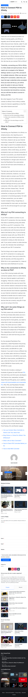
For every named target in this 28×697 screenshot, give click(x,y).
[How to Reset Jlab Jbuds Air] (23, 674)
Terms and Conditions (10, 692)
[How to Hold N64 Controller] (4, 615)
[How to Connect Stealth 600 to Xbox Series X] (21, 504)
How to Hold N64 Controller (11, 448)
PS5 (24, 372)
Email (2, 543)
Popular (7, 587)
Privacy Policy (18, 692)
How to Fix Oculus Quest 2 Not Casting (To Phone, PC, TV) (7, 510)
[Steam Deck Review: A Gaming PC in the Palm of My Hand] (14, 680)
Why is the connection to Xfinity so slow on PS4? (14, 117)
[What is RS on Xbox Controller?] (4, 604)
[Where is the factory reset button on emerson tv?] (5, 674)
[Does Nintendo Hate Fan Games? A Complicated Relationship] (23, 680)
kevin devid (5, 13)
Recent (20, 587)
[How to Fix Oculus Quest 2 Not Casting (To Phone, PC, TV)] (7, 504)
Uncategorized (5, 5)
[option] (14, 473)
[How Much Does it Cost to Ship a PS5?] (21, 490)
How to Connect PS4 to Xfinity (11, 113)
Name (2, 538)
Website (2, 549)
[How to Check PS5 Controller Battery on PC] (4, 609)
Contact (14, 694)
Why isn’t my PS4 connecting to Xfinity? (14, 115)
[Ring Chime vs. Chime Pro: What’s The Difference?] (4, 599)
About (3, 692)
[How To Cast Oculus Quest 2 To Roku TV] (14, 685)
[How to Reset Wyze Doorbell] (23, 685)
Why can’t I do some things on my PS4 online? (14, 121)
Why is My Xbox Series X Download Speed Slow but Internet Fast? (7, 496)
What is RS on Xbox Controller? (12, 440)
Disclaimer (24, 692)
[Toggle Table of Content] (24, 111)
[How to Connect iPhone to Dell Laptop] (14, 674)
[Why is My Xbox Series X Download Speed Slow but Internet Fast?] (7, 490)
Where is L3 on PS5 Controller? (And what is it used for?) (14, 477)
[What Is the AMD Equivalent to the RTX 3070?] (5, 685)
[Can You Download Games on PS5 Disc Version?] (5, 680)
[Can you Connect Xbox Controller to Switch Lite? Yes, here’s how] (4, 593)
